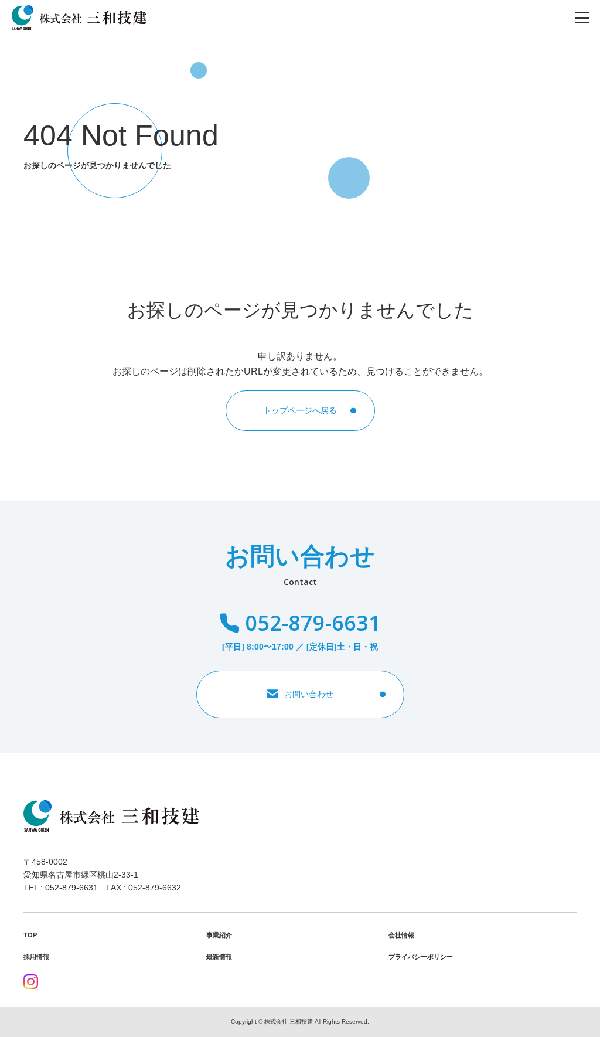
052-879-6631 (313, 622)
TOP (30, 935)
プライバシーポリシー (420, 956)
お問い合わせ (308, 694)
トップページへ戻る (300, 410)
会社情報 (401, 935)
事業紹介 (219, 935)
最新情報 (219, 956)
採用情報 (36, 956)
